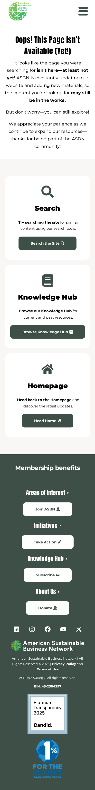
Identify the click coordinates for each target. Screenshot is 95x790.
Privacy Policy (64, 664)
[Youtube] (63, 629)
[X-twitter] (79, 629)
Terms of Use (47, 669)
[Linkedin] (16, 629)
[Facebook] (47, 629)
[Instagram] (32, 629)
